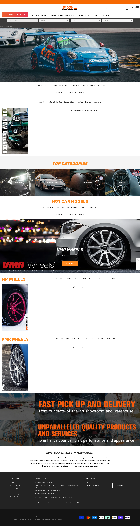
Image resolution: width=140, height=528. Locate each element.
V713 (91, 338)
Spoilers (85, 85)
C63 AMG (50, 207)
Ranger (84, 207)
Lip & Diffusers (64, 85)
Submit (120, 485)
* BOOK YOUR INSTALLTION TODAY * (94, 2)
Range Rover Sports (62, 207)
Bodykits (88, 102)
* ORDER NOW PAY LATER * (52, 2)
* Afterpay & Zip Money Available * (72, 2)
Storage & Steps (69, 102)
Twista (76, 278)
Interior (92, 85)
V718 (97, 338)
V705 (73, 338)
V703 (68, 338)
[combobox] (112, 8)
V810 (114, 338)
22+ (104, 278)
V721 (103, 338)
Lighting (80, 102)
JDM (90, 278)
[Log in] (127, 8)
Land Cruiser (93, 207)
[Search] (114, 8)
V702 (62, 338)
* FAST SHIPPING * (17, 2)
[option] (70, 246)
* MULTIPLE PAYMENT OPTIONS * (33, 2)
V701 (56, 338)
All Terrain (97, 278)
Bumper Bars (76, 85)
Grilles (55, 85)
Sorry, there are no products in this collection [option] (70, 92)
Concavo (68, 278)
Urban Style (42, 102)
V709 (79, 338)
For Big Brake (59, 278)
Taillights (47, 85)
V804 (108, 338)
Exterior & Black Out (55, 102)
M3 (44, 207)
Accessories (98, 102)
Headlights (38, 85)
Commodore (75, 207)
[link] (17, 182)
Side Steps (101, 85)
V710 (85, 338)
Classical (84, 278)
